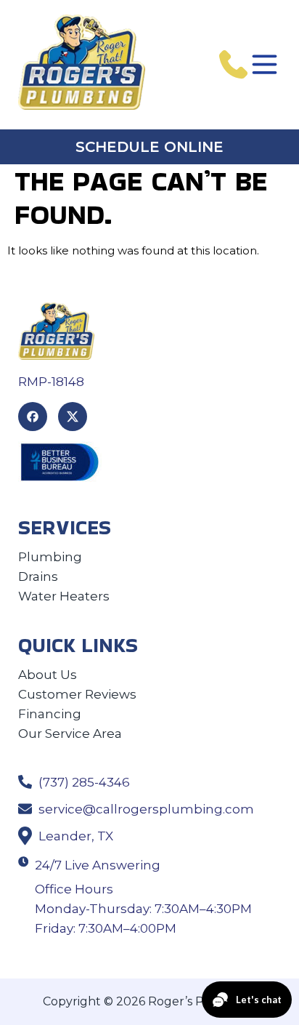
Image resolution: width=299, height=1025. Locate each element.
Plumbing (50, 557)
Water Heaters (64, 596)
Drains (38, 576)
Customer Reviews (77, 694)
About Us (47, 674)
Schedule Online (149, 147)
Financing (49, 714)
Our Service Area (70, 733)
